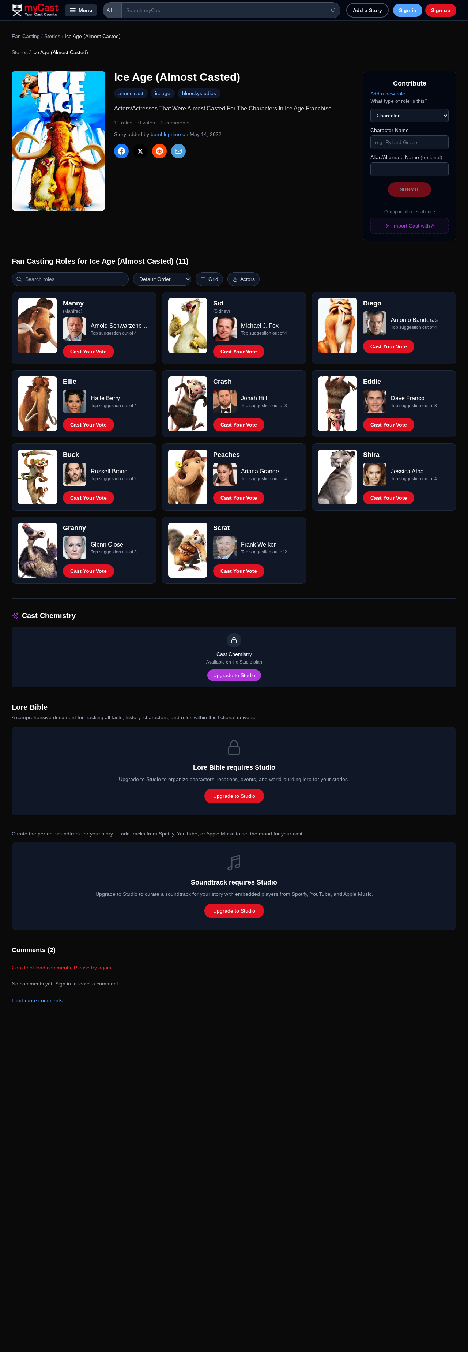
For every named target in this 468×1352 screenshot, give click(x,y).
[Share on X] (140, 151)
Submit (409, 189)
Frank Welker (258, 544)
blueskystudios (199, 93)
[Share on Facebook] (121, 151)
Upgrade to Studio (234, 675)
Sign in (407, 10)
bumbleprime (166, 134)
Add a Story (367, 10)
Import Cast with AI (414, 226)
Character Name (389, 130)
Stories (52, 36)
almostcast (130, 93)
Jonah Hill (254, 398)
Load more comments (37, 1000)
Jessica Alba (407, 471)
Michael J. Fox (260, 326)
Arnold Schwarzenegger (120, 326)
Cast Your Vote (88, 351)
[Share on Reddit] (159, 151)
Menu (86, 10)
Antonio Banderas (414, 320)
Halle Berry (105, 398)
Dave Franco (407, 398)
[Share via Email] (178, 151)
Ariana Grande (260, 471)
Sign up (440, 10)
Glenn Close (107, 544)
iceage (162, 93)
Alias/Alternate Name (406, 157)
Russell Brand (109, 471)
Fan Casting (26, 36)
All (109, 10)
